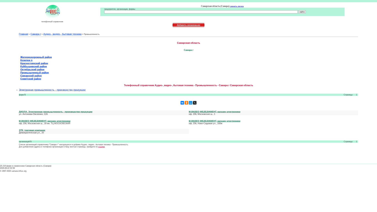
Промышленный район (34, 72)
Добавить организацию (188, 25)
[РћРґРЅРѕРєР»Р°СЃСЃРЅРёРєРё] (186, 103)
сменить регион (237, 6)
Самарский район (31, 75)
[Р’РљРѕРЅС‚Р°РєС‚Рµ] (182, 103)
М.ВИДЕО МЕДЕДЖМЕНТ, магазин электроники (214, 111)
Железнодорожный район (36, 57)
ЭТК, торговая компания (32, 130)
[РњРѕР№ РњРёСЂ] (190, 103)
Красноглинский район (34, 63)
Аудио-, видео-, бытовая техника (62, 34)
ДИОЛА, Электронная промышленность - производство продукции (55, 111)
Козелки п (26, 60)
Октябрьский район (32, 69)
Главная (23, 34)
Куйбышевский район (33, 66)
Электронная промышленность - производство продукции (52, 89)
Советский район (30, 78)
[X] (194, 103)
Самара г (35, 34)
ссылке (101, 147)
